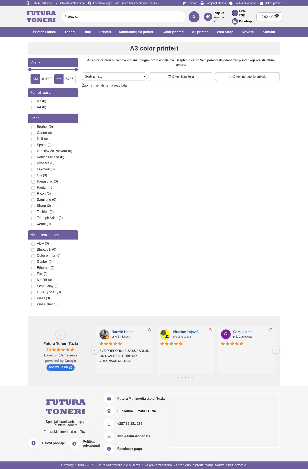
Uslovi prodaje (53, 443)
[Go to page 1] (182, 377)
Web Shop (225, 32)
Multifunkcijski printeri (136, 32)
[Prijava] (208, 16)
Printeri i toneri (44, 32)
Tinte (87, 32)
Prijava (219, 13)
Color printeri (173, 32)
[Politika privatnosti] (74, 443)
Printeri (105, 32)
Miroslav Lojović (185, 332)
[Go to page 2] (185, 377)
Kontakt (269, 32)
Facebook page (129, 449)
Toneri (70, 32)
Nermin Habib (122, 332)
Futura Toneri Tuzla (60, 344)
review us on (58, 367)
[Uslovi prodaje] (33, 443)
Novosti (248, 32)
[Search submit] (194, 16)
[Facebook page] (109, 449)
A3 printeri (200, 32)
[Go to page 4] (192, 377)
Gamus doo (242, 332)
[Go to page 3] (189, 377)
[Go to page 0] (178, 377)
